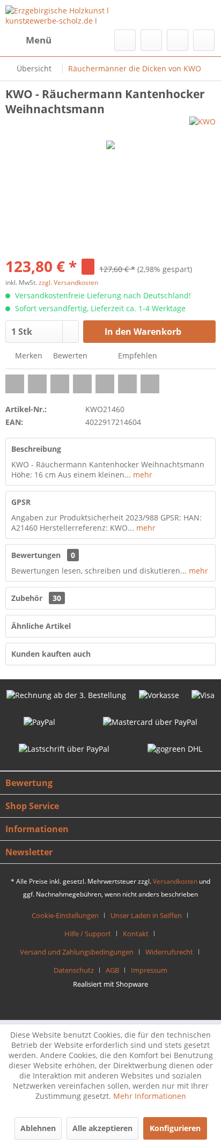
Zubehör (36, 598)
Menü (38, 40)
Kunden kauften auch (51, 654)
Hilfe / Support (87, 933)
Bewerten (69, 355)
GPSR (21, 502)
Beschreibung (36, 449)
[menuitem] (28, 40)
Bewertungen (36, 555)
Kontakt (136, 933)
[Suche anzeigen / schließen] (125, 40)
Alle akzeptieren (102, 1128)
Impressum (149, 970)
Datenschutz (74, 970)
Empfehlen (136, 355)
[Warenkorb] (204, 40)
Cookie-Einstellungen (65, 915)
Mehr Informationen (149, 1096)
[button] (14, 384)
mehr (141, 474)
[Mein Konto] (177, 40)
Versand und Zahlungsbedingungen (77, 952)
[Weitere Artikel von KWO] (202, 125)
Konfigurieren (175, 1128)
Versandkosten (175, 881)
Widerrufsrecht (169, 952)
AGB (112, 970)
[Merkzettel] (151, 40)
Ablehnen (38, 1128)
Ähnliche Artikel (41, 626)
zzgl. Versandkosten (68, 282)
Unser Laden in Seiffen (146, 915)
